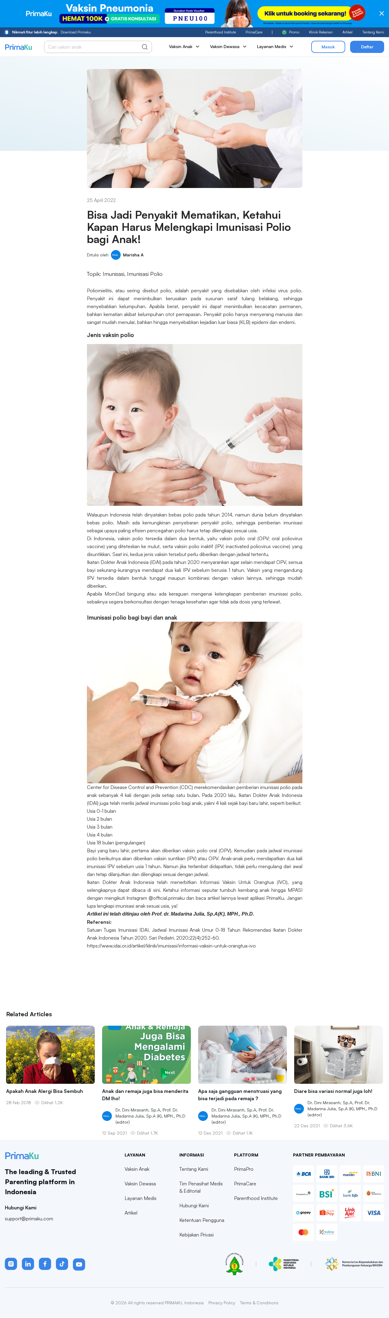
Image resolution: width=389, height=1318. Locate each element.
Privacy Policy (221, 1302)
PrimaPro (243, 1169)
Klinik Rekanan (321, 32)
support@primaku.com (29, 1218)
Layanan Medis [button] (271, 46)
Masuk (328, 46)
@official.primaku (167, 898)
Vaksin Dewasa (140, 1184)
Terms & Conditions (259, 1302)
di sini (153, 890)
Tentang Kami (373, 32)
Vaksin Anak (137, 1169)
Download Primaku (51, 32)
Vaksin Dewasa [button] (224, 46)
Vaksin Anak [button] (180, 46)
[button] (11, 1264)
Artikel (348, 32)
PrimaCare (254, 32)
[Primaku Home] (18, 47)
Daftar (367, 46)
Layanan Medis (141, 1198)
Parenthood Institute (220, 32)
